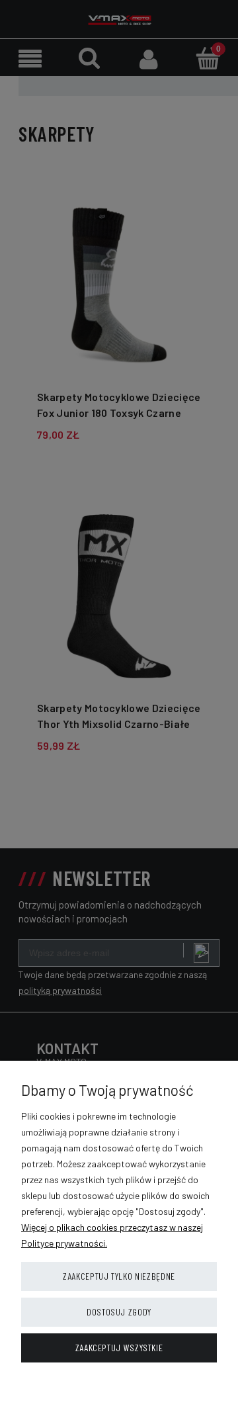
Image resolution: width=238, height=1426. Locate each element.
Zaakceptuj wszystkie (119, 1347)
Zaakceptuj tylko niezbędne (119, 1276)
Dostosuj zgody (119, 1311)
